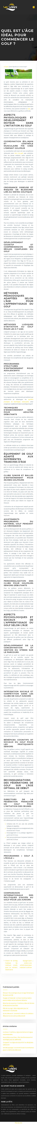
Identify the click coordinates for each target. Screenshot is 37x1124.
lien (29, 109)
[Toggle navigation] (34, 7)
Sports (6, 66)
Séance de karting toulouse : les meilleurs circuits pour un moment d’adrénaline (11, 965)
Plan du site (18, 1123)
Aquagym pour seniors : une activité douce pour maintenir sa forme (26, 964)
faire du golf (19, 153)
